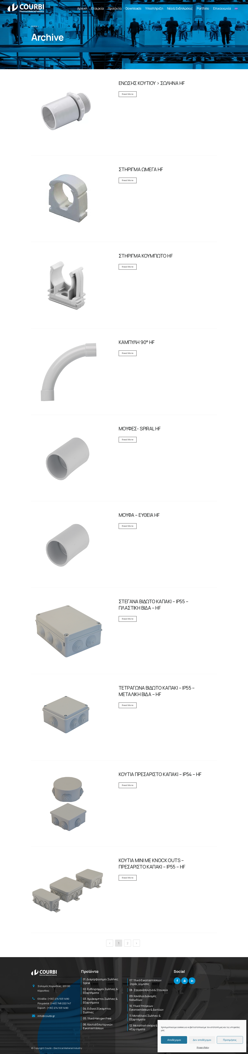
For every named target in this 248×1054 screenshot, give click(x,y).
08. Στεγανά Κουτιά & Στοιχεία (148, 990)
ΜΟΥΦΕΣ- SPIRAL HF (140, 428)
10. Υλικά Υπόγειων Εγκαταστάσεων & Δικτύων (146, 1007)
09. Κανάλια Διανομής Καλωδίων (142, 998)
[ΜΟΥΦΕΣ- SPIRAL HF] (68, 458)
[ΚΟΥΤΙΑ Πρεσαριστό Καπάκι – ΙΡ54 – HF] (68, 804)
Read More (127, 94)
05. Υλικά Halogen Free (97, 1018)
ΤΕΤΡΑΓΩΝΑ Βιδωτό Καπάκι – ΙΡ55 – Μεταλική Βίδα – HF (157, 691)
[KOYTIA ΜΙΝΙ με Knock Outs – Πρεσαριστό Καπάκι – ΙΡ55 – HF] (68, 890)
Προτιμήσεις (230, 1039)
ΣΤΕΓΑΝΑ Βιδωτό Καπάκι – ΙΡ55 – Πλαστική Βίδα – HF (153, 604)
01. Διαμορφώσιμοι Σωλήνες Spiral (100, 981)
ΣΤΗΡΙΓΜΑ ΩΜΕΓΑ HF (141, 169)
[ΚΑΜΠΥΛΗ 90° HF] (68, 372)
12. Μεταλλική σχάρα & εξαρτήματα (143, 1027)
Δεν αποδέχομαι (202, 1039)
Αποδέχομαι (174, 1039)
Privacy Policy (203, 1047)
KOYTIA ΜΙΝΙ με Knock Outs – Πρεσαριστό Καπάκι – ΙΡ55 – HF (152, 863)
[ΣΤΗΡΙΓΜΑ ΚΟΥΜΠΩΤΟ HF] (68, 286)
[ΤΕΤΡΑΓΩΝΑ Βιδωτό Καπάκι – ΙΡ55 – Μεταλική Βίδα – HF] (68, 718)
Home (34, 26)
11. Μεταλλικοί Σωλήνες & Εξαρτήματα (145, 1017)
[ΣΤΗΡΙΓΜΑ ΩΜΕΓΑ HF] (68, 199)
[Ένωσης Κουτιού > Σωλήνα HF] (68, 113)
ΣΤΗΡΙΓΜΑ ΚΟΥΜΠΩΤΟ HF (146, 255)
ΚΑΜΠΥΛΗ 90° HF (137, 342)
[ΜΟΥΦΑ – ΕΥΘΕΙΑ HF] (68, 545)
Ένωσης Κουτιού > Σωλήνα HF (152, 83)
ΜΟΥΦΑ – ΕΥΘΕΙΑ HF (139, 515)
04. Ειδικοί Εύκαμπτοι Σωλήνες (97, 1010)
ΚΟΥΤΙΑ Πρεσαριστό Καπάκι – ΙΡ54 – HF (160, 774)
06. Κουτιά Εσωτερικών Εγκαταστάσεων (98, 1026)
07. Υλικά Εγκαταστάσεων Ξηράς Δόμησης (145, 982)
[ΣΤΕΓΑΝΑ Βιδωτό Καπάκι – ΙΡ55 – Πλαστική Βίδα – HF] (68, 631)
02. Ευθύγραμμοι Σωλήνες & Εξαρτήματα (100, 991)
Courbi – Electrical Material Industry (63, 1048)
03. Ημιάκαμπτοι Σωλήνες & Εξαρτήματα (100, 1000)
